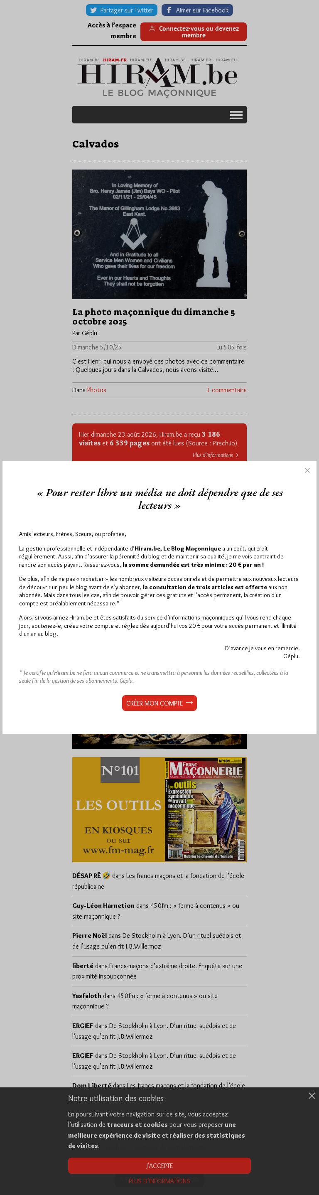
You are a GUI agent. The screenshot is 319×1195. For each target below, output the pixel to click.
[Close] (307, 470)
